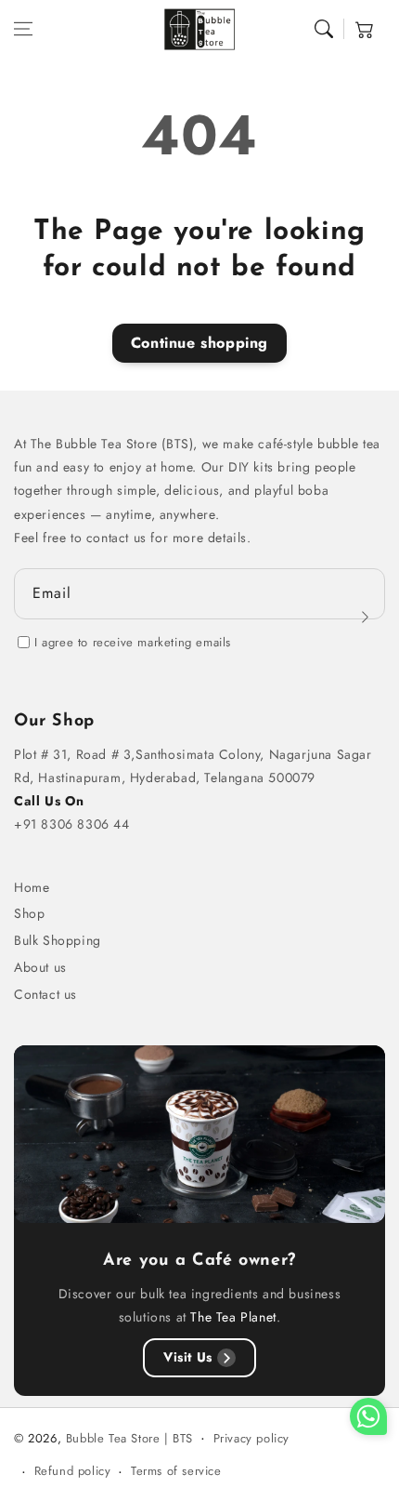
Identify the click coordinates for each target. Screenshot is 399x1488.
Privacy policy (251, 1438)
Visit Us (187, 1357)
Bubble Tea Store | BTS (129, 1438)
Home (31, 887)
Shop (29, 913)
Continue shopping (199, 342)
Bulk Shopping (57, 940)
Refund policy (72, 1471)
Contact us (45, 994)
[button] (23, 28)
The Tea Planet (233, 1317)
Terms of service (176, 1471)
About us (40, 967)
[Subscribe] (364, 616)
